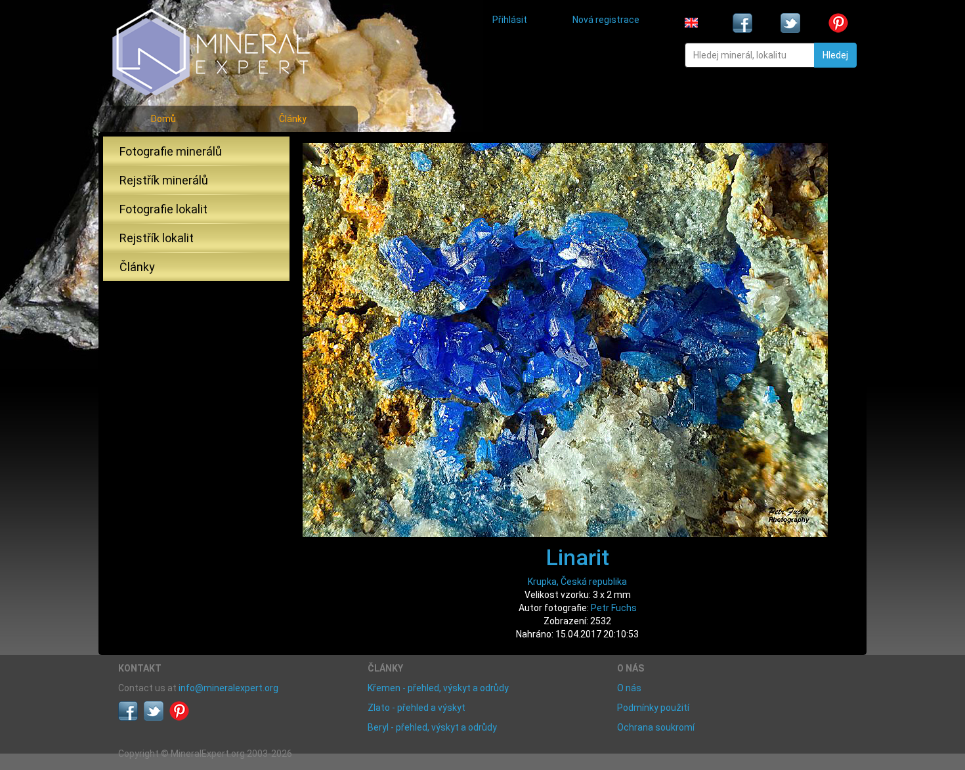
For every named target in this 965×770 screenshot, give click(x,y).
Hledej (835, 55)
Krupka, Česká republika (577, 581)
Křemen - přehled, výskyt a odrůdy (438, 688)
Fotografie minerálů (170, 151)
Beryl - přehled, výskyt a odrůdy (432, 727)
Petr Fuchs (614, 608)
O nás (629, 688)
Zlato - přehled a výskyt (416, 707)
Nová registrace (605, 19)
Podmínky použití (653, 707)
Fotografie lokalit (163, 209)
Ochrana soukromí (656, 727)
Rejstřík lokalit (156, 238)
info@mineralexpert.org (228, 688)
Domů (163, 119)
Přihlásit (509, 19)
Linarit (577, 557)
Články (293, 119)
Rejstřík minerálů (163, 180)
